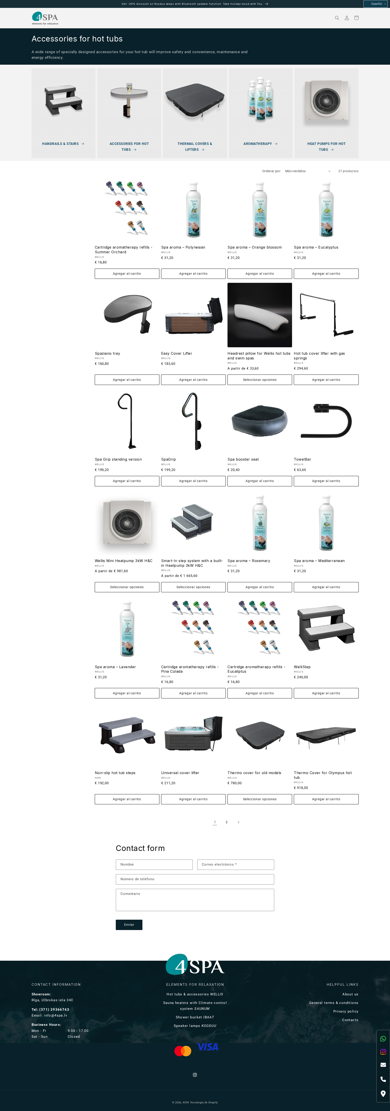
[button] (78, 18)
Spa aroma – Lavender (115, 667)
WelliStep (302, 667)
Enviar (129, 925)
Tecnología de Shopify (204, 1102)
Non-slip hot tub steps (115, 772)
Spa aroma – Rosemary (249, 560)
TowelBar (302, 459)
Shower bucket (195, 1017)
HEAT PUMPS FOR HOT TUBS (326, 147)
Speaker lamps (195, 1026)
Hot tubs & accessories (195, 994)
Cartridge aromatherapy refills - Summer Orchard (124, 249)
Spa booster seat (243, 459)
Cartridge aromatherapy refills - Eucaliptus (256, 669)
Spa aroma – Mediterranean (319, 560)
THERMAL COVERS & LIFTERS (195, 147)
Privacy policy (346, 1011)
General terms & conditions (333, 1003)
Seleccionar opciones (260, 380)
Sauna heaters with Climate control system (195, 1006)
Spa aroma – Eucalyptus (316, 247)
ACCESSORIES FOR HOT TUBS (129, 147)
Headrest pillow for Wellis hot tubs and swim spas (259, 355)
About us (350, 994)
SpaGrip (168, 459)
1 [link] (215, 822)
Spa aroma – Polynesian (183, 247)
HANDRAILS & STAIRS (60, 144)
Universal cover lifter (180, 772)
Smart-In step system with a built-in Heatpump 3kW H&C (192, 563)
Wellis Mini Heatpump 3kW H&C (124, 560)
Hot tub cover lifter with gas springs (319, 355)
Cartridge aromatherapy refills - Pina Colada (190, 669)
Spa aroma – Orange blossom (255, 247)
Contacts (350, 1020)
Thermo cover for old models (254, 772)
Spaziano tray (107, 353)
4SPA (186, 1102)
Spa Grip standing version (118, 459)
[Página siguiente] (238, 822)
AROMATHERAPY (258, 144)
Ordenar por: (271, 171)
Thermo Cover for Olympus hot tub (323, 775)
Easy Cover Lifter (177, 353)
